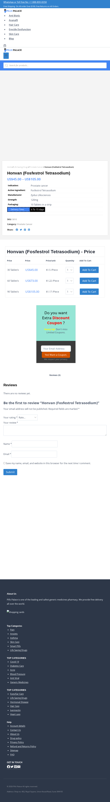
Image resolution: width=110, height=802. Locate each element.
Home (9, 167)
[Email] (18, 767)
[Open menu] (6, 56)
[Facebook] (8, 767)
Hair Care (14, 24)
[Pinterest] (15, 767)
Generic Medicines (19, 682)
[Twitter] (12, 767)
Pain (12, 629)
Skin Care (14, 34)
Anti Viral (14, 678)
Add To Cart (89, 270)
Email (7, 454)
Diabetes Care (17, 665)
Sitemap (14, 750)
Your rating (10, 417)
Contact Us (15, 730)
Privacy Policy (17, 742)
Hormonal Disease (19, 702)
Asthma (14, 637)
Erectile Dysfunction (20, 29)
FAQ (12, 754)
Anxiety (14, 633)
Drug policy (15, 738)
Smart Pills (15, 646)
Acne (12, 669)
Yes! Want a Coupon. (56, 354)
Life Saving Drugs (21, 167)
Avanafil (13, 20)
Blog (11, 38)
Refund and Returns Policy (23, 746)
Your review (10, 422)
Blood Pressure (17, 674)
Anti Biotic (14, 15)
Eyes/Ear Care (17, 693)
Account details (17, 725)
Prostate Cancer (36, 167)
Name (7, 444)
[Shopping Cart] (4, 45)
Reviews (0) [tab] (55, 375)
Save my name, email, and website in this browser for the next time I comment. (48, 463)
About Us (14, 734)
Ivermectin (15, 710)
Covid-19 (14, 661)
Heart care (15, 714)
